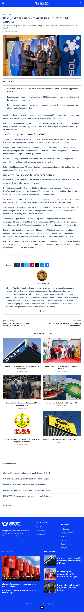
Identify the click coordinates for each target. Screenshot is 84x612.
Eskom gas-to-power (11, 256)
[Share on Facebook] (22, 265)
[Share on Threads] (37, 265)
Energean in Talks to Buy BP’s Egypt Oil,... (62, 403)
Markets (64, 536)
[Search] (81, 3)
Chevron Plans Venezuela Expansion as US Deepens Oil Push (26, 473)
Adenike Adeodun (42, 284)
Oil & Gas (64, 540)
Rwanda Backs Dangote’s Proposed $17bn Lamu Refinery (25, 485)
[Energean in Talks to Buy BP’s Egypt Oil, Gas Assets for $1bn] (62, 387)
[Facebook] (42, 607)
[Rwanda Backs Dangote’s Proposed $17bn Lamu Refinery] (22, 387)
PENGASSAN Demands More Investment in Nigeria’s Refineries (27, 496)
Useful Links (41, 522)
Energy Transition (67, 533)
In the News (65, 529)
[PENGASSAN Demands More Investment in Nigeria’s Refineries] (22, 423)
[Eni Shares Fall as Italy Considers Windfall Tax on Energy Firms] (62, 423)
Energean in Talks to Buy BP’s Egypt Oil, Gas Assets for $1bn (26, 490)
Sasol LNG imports (46, 256)
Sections (65, 525)
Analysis (64, 547)
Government (65, 544)
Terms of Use (40, 534)
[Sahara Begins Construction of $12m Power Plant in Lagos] (62, 350)
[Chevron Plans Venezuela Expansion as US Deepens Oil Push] (22, 350)
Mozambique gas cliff (29, 256)
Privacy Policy (40, 530)
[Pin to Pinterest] (32, 265)
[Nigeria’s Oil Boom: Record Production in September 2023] (21, 568)
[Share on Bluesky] (42, 265)
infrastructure (11, 202)
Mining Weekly (27, 219)
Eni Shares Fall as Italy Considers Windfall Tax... (62, 439)
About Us (39, 527)
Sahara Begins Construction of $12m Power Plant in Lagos (26, 479)
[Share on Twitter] (27, 265)
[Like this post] (17, 265)
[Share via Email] (47, 265)
